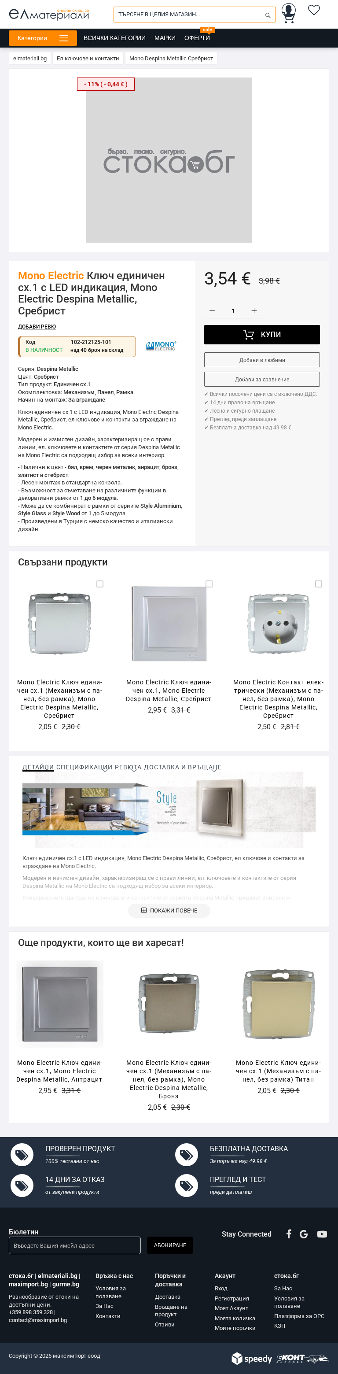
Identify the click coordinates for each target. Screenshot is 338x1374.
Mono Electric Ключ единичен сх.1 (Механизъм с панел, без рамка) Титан (278, 1071)
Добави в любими (262, 360)
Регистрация (232, 1298)
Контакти (108, 1316)
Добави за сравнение (262, 380)
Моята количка (235, 1318)
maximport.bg (28, 1284)
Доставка (167, 1296)
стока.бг (21, 1275)
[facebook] (289, 1234)
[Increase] (253, 310)
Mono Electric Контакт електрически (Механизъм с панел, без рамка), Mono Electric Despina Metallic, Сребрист (278, 699)
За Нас (105, 1306)
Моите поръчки (235, 1328)
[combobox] (195, 14)
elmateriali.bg (30, 58)
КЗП (279, 1325)
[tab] (38, 767)
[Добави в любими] (57, 634)
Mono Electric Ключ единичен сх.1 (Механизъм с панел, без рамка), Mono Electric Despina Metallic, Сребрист (59, 699)
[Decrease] (212, 310)
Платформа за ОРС (299, 1316)
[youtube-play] (322, 1234)
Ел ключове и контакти (88, 58)
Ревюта (128, 767)
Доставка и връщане (183, 767)
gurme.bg (65, 1284)
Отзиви (165, 1324)
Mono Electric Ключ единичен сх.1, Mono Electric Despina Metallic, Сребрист (169, 690)
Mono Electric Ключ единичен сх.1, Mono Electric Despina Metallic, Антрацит (59, 1071)
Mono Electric (51, 276)
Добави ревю (37, 327)
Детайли (38, 767)
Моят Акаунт (231, 1308)
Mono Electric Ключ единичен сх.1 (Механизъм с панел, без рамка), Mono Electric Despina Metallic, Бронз (168, 1079)
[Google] (305, 1234)
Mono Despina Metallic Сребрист (171, 58)
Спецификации (84, 767)
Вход (221, 1288)
